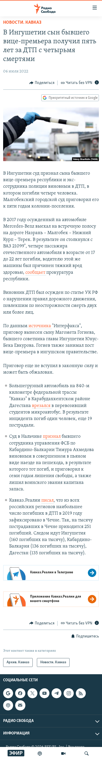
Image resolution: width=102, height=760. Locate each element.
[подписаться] (20, 705)
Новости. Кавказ (22, 22)
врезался (42, 406)
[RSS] (81, 693)
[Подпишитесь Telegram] (56, 693)
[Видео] (63, 753)
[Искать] (86, 753)
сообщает (35, 272)
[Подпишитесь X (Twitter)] (32, 693)
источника (40, 326)
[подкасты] (40, 753)
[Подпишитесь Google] (8, 693)
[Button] (41, 83)
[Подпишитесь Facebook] (20, 693)
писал (47, 500)
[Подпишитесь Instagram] (68, 693)
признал (52, 436)
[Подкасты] (8, 705)
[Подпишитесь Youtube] (44, 693)
